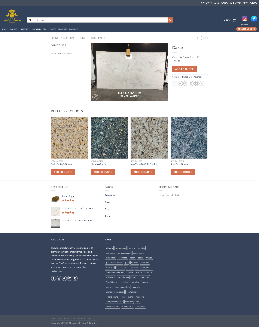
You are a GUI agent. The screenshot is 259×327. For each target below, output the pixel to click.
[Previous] (51, 148)
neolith (134, 277)
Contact (73, 29)
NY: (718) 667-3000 (213, 3)
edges (140, 258)
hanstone (145, 262)
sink (137, 301)
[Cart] (234, 20)
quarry (145, 282)
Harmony (110, 267)
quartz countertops (122, 287)
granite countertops (114, 262)
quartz (108, 287)
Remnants (110, 195)
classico (141, 248)
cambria (131, 248)
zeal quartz (140, 306)
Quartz (13, 29)
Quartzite (98, 38)
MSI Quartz (110, 277)
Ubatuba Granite (99, 164)
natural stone (123, 277)
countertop (110, 258)
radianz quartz (112, 297)
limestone (145, 267)
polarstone (124, 282)
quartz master (132, 292)
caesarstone (120, 248)
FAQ (91, 318)
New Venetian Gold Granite (144, 164)
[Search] (170, 20)
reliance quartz (127, 297)
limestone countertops (115, 272)
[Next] (207, 148)
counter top (122, 258)
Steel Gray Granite (179, 164)
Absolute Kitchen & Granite (83, 323)
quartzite (136, 287)
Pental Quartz (111, 282)
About (108, 216)
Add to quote (184, 69)
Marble (24, 29)
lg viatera (134, 267)
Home (4, 29)
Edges (53, 29)
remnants (140, 297)
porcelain (135, 282)
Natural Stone (39, 29)
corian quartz (138, 253)
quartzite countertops (115, 292)
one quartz (144, 277)
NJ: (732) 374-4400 (243, 3)
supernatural (127, 306)
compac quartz (124, 253)
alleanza (109, 248)
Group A (134, 262)
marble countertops (144, 272)
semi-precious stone (114, 301)
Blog (107, 209)
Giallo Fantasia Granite (61, 164)
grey (127, 262)
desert (132, 258)
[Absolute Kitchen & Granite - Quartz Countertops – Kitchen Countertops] (12, 16)
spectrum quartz (112, 306)
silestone (129, 301)
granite (149, 258)
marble (130, 272)
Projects (62, 29)
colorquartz (110, 253)
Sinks (107, 202)
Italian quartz (121, 267)
